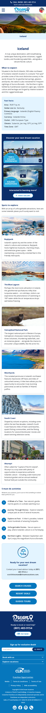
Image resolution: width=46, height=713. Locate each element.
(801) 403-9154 (30, 2)
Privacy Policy (16, 685)
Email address (6, 648)
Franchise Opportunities (23, 677)
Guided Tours (23, 601)
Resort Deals (23, 593)
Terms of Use (36, 681)
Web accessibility (30, 685)
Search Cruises (23, 585)
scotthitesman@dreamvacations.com (22, 574)
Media (7, 681)
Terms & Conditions (20, 681)
